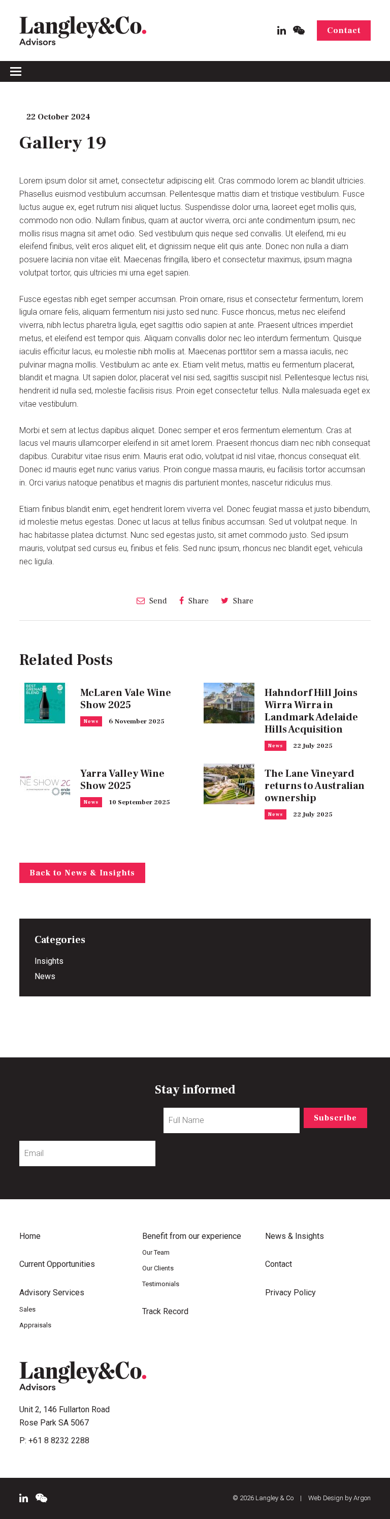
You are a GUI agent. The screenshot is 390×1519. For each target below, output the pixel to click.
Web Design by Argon (339, 1498)
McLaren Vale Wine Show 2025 (125, 699)
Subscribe (335, 1118)
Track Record (165, 1311)
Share (197, 600)
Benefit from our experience (191, 1236)
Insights (49, 961)
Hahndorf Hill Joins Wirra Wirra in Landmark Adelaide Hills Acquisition (311, 711)
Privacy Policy (290, 1292)
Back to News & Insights (82, 873)
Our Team (156, 1252)
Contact (344, 30)
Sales (27, 1309)
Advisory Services (51, 1292)
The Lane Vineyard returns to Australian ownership (315, 786)
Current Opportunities (57, 1264)
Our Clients (158, 1268)
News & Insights (294, 1236)
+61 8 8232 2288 (58, 1440)
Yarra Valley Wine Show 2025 (122, 780)
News (91, 721)
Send (157, 600)
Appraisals (35, 1325)
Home (30, 1236)
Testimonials (160, 1284)
